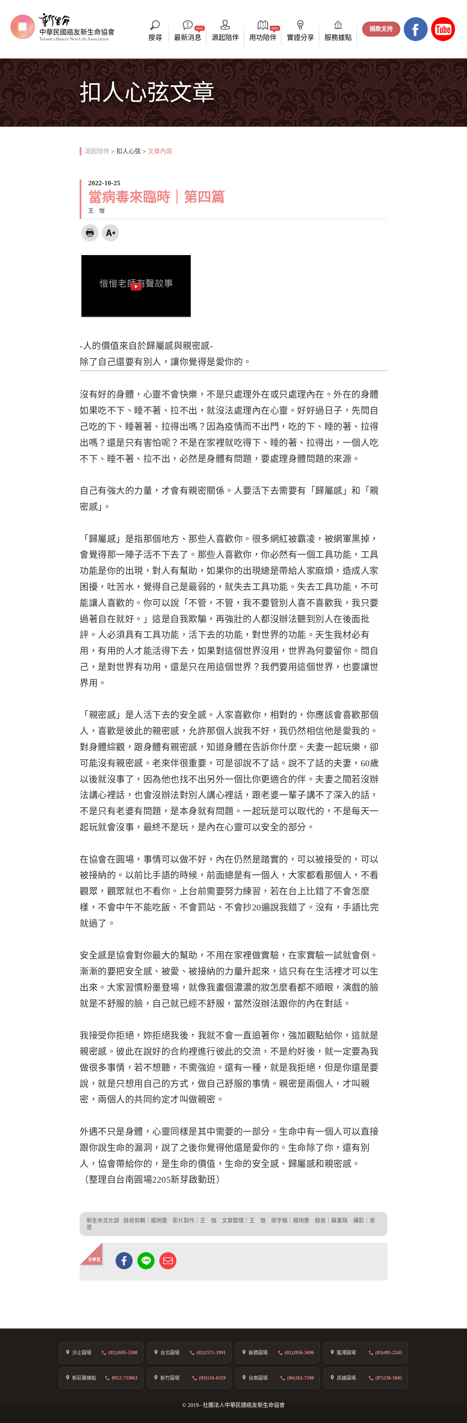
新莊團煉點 (84, 1378)
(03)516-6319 (212, 1378)
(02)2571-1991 (211, 1352)
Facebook (416, 29)
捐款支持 (381, 29)
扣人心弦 (128, 151)
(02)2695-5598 (122, 1352)
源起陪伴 (97, 151)
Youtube (443, 29)
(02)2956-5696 (299, 1352)
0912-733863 (124, 1378)
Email (167, 1260)
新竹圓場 (169, 1378)
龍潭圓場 (346, 1352)
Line (146, 1260)
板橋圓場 (258, 1352)
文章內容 (160, 151)
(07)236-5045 (388, 1378)
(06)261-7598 (300, 1378)
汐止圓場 (81, 1352)
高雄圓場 (346, 1378)
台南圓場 (258, 1378)
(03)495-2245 (388, 1352)
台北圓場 (169, 1352)
